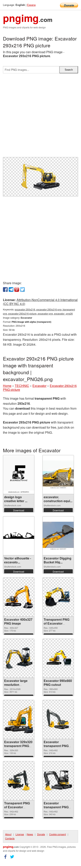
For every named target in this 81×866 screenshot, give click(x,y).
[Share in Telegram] (11, 289)
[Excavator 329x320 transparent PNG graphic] (18, 719)
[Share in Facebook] (5, 289)
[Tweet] (22, 289)
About (8, 834)
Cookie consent (57, 834)
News (30, 834)
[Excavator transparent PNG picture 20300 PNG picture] (58, 780)
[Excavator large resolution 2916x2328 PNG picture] (18, 658)
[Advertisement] (40, 116)
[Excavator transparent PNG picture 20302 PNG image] (58, 719)
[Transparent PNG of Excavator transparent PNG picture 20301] (18, 780)
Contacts (10, 838)
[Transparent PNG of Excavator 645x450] (58, 597)
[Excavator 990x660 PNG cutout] (58, 658)
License (20, 834)
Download (18, 510)
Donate (41, 834)
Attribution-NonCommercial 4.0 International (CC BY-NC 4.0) (40, 302)
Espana (31, 5)
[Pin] (16, 289)
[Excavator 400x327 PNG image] (18, 597)
